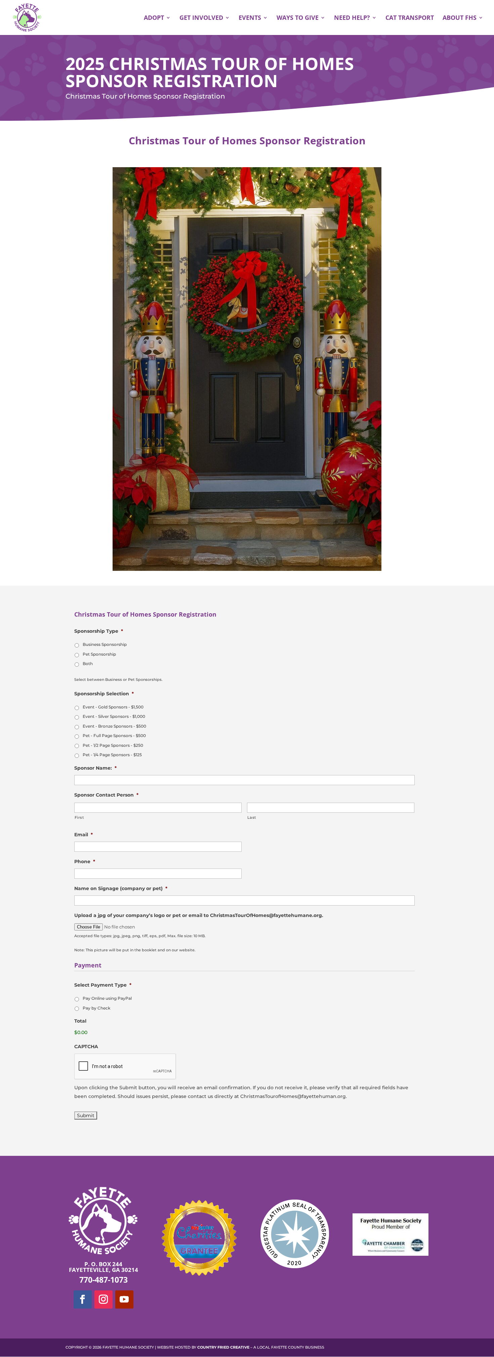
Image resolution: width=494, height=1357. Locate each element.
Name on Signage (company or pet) (120, 888)
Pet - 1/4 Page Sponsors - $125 (112, 754)
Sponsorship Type (98, 631)
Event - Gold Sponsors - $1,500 (113, 706)
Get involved (201, 18)
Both (88, 663)
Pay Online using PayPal (107, 998)
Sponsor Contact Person (106, 795)
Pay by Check (96, 1008)
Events (250, 18)
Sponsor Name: (95, 768)
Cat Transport (409, 18)
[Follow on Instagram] (103, 1299)
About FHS (460, 18)
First (79, 817)
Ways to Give (298, 18)
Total (80, 1021)
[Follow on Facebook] (83, 1299)
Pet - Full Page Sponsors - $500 (114, 735)
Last (252, 817)
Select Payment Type (102, 985)
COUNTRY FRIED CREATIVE (223, 1347)
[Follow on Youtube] (124, 1299)
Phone (84, 861)
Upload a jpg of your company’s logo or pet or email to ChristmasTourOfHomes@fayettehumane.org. (198, 915)
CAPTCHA (86, 1046)
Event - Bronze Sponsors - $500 (114, 726)
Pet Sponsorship (99, 654)
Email (83, 835)
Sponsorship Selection (104, 694)
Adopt (154, 18)
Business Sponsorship (105, 644)
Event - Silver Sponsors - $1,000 (114, 716)
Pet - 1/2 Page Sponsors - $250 (113, 745)
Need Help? (352, 18)
